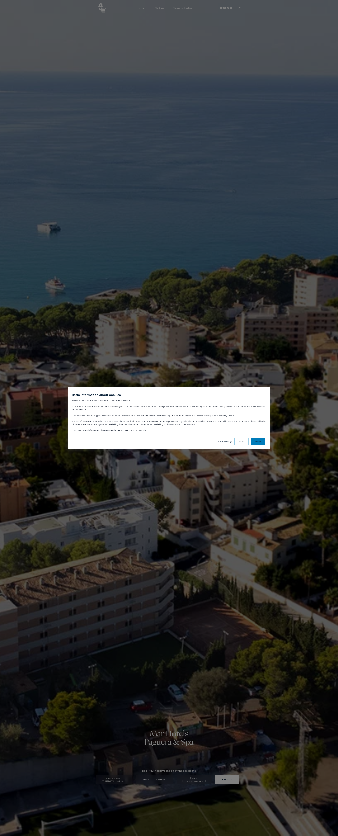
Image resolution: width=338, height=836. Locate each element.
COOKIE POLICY (124, 430)
